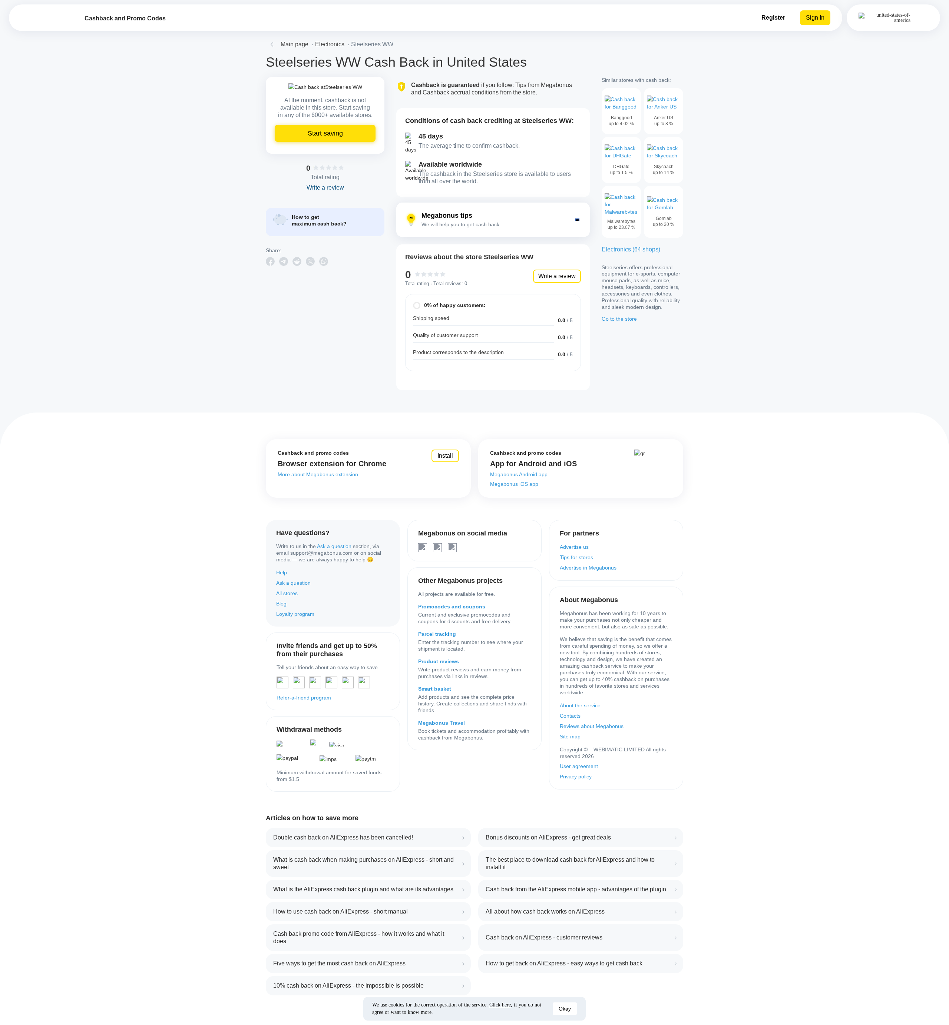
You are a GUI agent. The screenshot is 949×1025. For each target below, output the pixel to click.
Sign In (815, 17)
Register (773, 17)
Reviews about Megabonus (592, 726)
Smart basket (434, 689)
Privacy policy (576, 776)
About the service (580, 705)
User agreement (579, 766)
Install (445, 456)
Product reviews (438, 661)
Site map (570, 736)
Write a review (557, 276)
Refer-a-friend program (304, 698)
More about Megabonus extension (318, 474)
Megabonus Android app (519, 474)
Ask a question (334, 546)
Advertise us (574, 547)
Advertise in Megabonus (588, 568)
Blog (281, 604)
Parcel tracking (437, 634)
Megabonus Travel (441, 723)
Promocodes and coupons (451, 607)
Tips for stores (576, 557)
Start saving (325, 133)
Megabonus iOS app (514, 484)
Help (281, 572)
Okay (565, 1009)
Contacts (570, 716)
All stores (287, 593)
